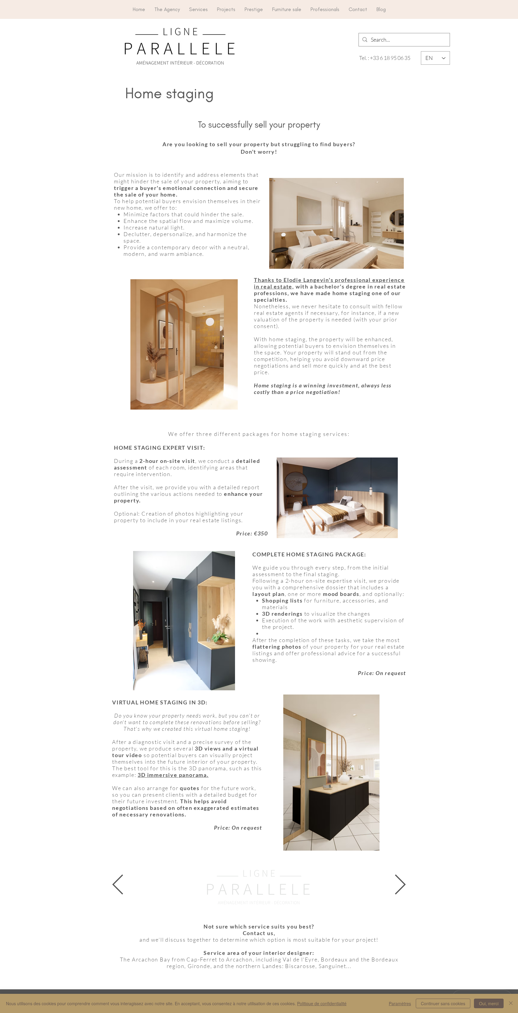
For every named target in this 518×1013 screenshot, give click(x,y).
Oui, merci (489, 1003)
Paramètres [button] (400, 1003)
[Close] (510, 1003)
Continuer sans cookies (443, 1003)
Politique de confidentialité (322, 1003)
